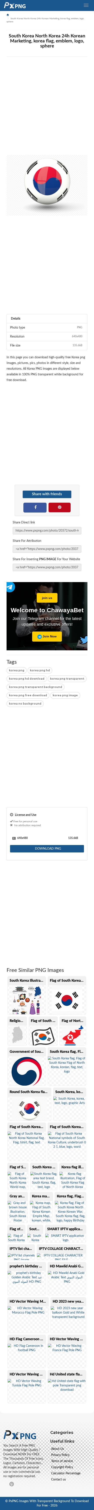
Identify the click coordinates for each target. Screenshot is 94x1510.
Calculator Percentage (65, 1473)
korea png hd (40, 670)
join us (47, 598)
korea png (16, 670)
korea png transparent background (35, 687)
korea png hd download (26, 678)
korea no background (25, 703)
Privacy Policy (60, 1455)
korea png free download (28, 695)
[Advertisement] (47, 108)
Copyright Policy (62, 1467)
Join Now (49, 636)
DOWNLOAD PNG (47, 848)
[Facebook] (35, 507)
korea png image (65, 695)
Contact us (58, 1479)
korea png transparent (67, 678)
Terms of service (62, 1461)
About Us (57, 1449)
